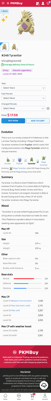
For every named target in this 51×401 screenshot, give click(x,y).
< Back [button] (4, 11)
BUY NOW (13, 120)
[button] (48, 3)
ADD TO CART (38, 121)
